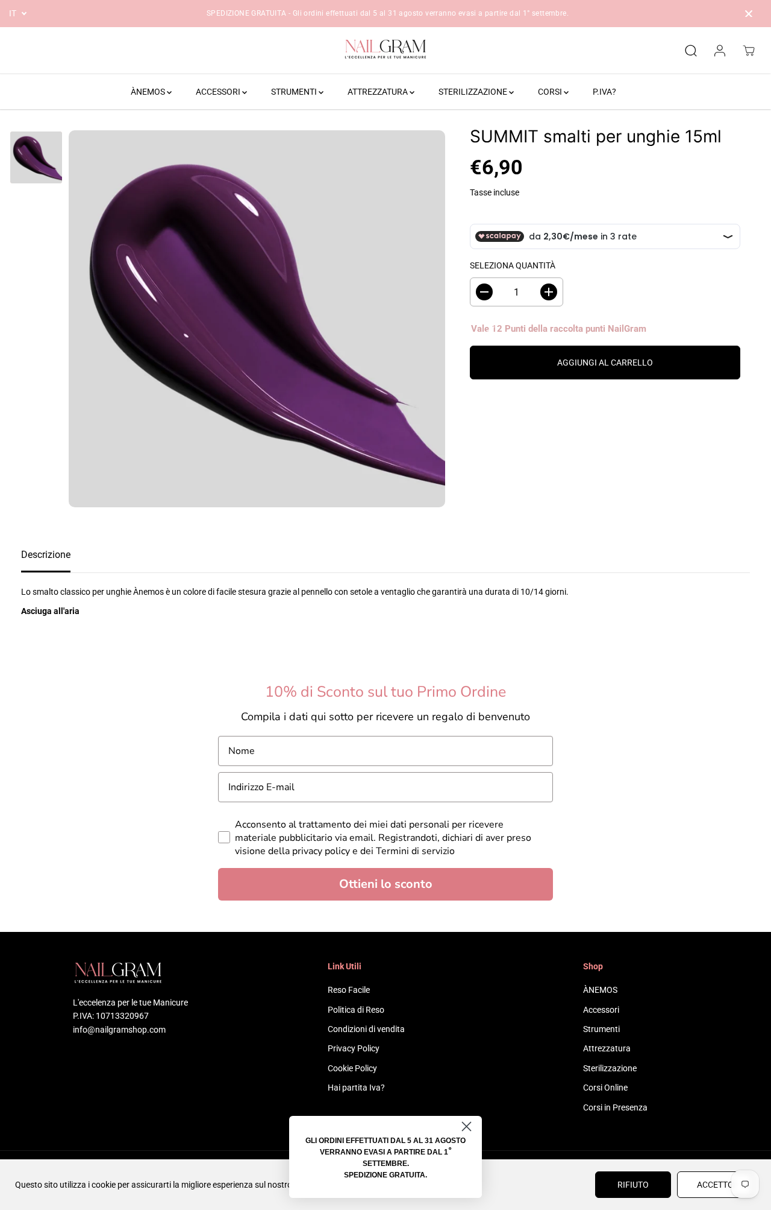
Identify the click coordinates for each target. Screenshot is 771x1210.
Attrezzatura (607, 1048)
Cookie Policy (352, 1068)
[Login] (720, 50)
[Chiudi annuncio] (748, 14)
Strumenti (601, 1029)
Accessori (601, 1010)
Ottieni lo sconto (385, 884)
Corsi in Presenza (615, 1107)
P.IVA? (604, 92)
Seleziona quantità (512, 265)
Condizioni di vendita (366, 1029)
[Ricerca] (691, 50)
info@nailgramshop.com (119, 1029)
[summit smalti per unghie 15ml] (257, 318)
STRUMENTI (295, 92)
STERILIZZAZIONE (474, 92)
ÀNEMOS (149, 92)
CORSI (551, 92)
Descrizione (45, 554)
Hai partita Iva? (356, 1087)
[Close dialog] (466, 1126)
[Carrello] (748, 50)
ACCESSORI (219, 92)
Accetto (715, 1184)
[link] (131, 974)
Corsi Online (605, 1087)
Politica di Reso (356, 1010)
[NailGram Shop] (385, 50)
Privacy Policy (353, 1048)
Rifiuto (633, 1184)
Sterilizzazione (610, 1068)
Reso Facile (349, 990)
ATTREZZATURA (379, 92)
